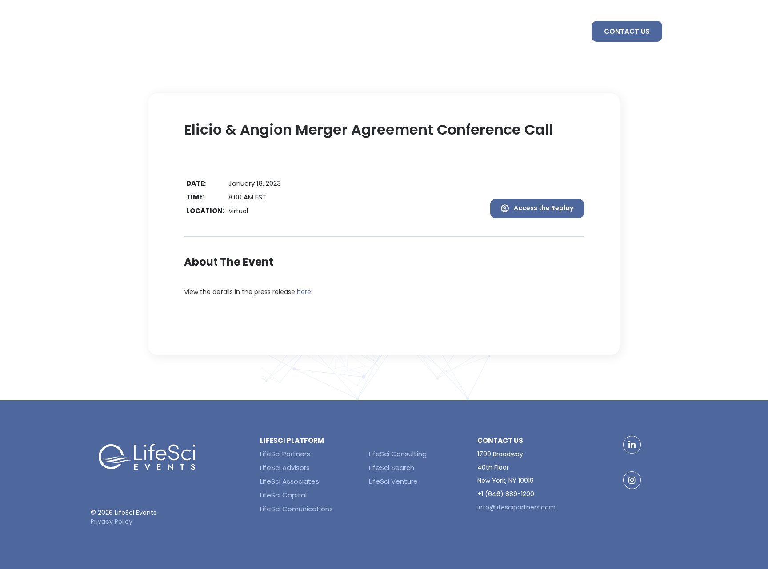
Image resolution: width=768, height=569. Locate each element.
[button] (537, 208)
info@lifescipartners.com (516, 507)
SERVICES (513, 31)
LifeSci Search (391, 467)
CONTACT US (627, 31)
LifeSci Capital (283, 495)
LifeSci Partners (285, 453)
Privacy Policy (111, 521)
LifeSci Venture (393, 481)
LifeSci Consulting (398, 453)
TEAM (560, 31)
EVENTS (462, 31)
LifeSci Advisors (285, 467)
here (304, 291)
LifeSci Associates (289, 481)
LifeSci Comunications (296, 508)
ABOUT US (410, 31)
